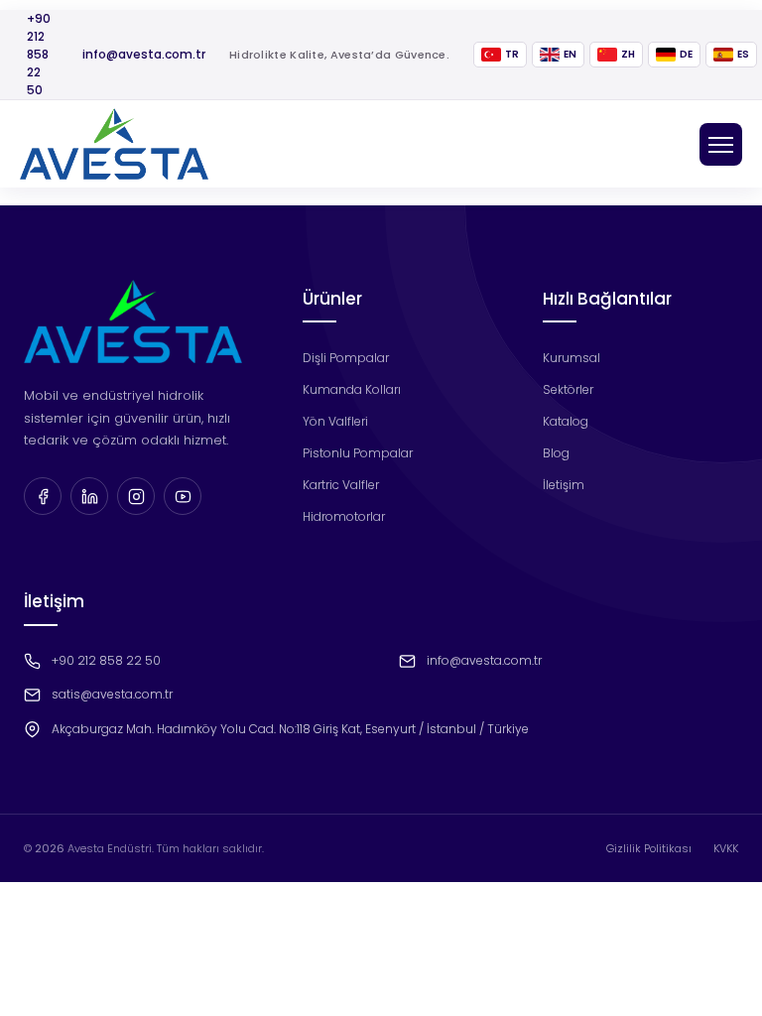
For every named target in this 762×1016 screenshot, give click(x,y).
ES (743, 54)
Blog (556, 452)
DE (686, 54)
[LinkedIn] (89, 496)
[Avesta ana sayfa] (114, 144)
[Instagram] (136, 496)
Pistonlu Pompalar (358, 452)
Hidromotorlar (344, 516)
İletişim (563, 484)
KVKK (725, 848)
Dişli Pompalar (346, 357)
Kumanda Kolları (352, 389)
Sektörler (568, 389)
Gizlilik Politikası (649, 848)
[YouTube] (182, 496)
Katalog (565, 421)
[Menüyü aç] (720, 144)
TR (512, 54)
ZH (628, 54)
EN (570, 54)
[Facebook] (43, 496)
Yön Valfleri (335, 421)
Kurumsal (571, 357)
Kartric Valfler (341, 484)
